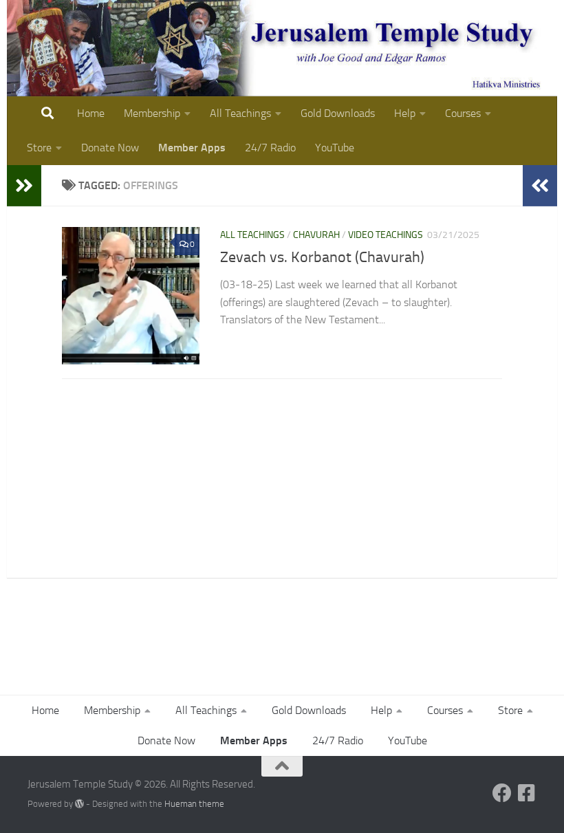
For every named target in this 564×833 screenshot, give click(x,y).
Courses (463, 113)
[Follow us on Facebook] (502, 793)
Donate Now (110, 147)
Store (39, 147)
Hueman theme (194, 804)
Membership (152, 113)
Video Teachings (385, 235)
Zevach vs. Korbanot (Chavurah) (322, 257)
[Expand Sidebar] (24, 185)
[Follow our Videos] (526, 793)
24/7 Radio (270, 147)
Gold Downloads (338, 113)
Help (404, 113)
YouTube (334, 147)
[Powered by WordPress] (79, 803)
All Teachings (240, 113)
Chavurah (316, 235)
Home (91, 113)
